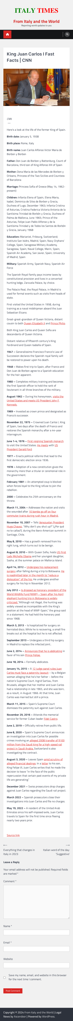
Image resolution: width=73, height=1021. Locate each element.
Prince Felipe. (32, 655)
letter (45, 763)
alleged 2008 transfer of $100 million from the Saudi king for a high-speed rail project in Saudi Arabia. (36, 744)
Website (8, 959)
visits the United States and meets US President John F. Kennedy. (35, 400)
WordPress (48, 1016)
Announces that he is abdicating (43, 651)
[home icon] (7, 34)
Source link (13, 835)
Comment (9, 881)
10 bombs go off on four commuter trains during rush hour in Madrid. (32, 513)
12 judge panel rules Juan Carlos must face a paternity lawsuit (34, 671)
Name (7, 926)
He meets (42, 445)
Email (7, 942)
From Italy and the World (36, 21)
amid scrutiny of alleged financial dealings (35, 761)
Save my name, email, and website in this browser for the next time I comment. (38, 977)
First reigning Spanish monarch (46, 441)
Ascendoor (20, 1016)
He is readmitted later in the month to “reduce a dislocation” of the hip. (35, 575)
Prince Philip (58, 323)
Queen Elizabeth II (34, 323)
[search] (67, 34)
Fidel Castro (50, 719)
